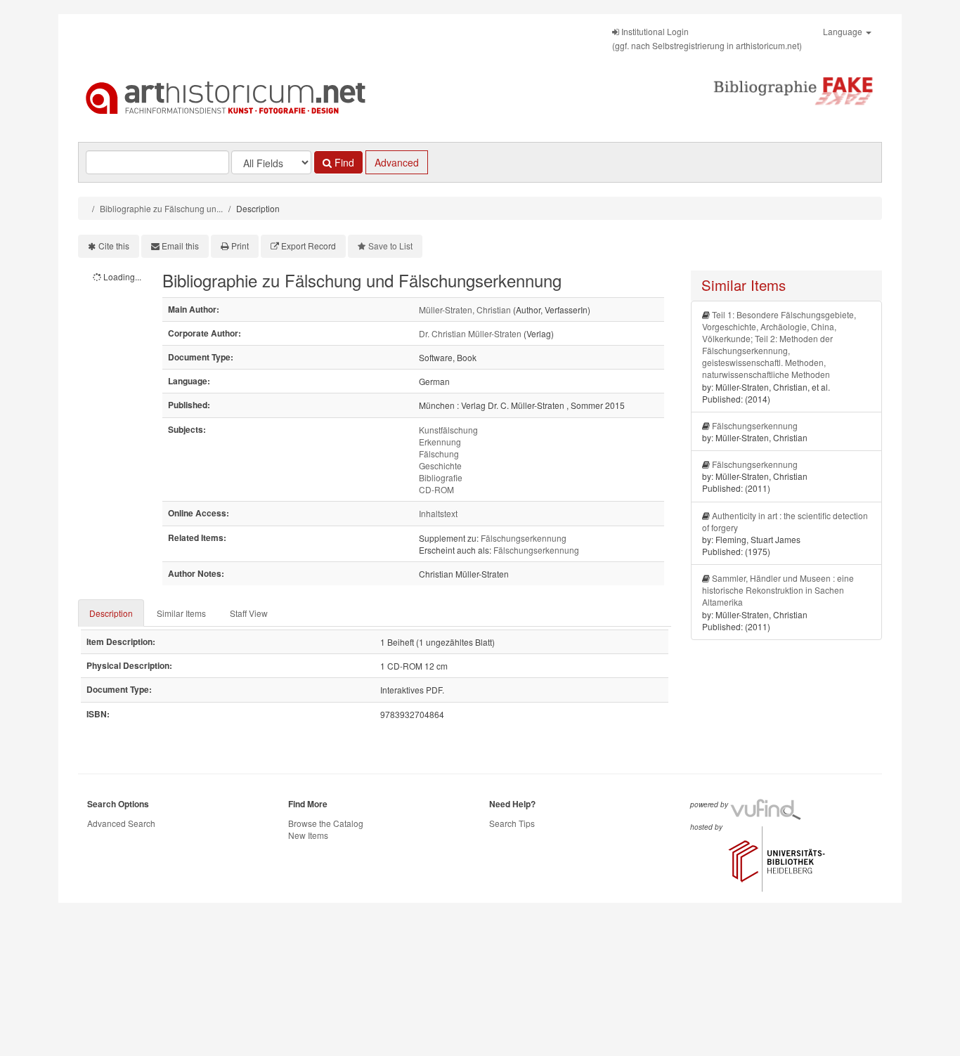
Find (343, 162)
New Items (308, 835)
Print (240, 246)
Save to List (390, 246)
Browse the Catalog (325, 823)
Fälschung (439, 453)
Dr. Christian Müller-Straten (470, 333)
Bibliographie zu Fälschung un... (161, 208)
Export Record (308, 246)
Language (843, 31)
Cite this (113, 246)
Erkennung (440, 442)
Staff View (249, 613)
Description (111, 613)
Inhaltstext (438, 513)
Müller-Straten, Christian (465, 309)
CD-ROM (436, 489)
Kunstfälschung (448, 430)
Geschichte (440, 465)
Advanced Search (121, 823)
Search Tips (512, 823)
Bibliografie (440, 477)
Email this (180, 246)
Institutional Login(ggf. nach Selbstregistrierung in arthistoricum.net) (707, 38)
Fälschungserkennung (523, 538)
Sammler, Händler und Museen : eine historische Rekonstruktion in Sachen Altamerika (778, 590)
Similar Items (181, 613)
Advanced (397, 162)
